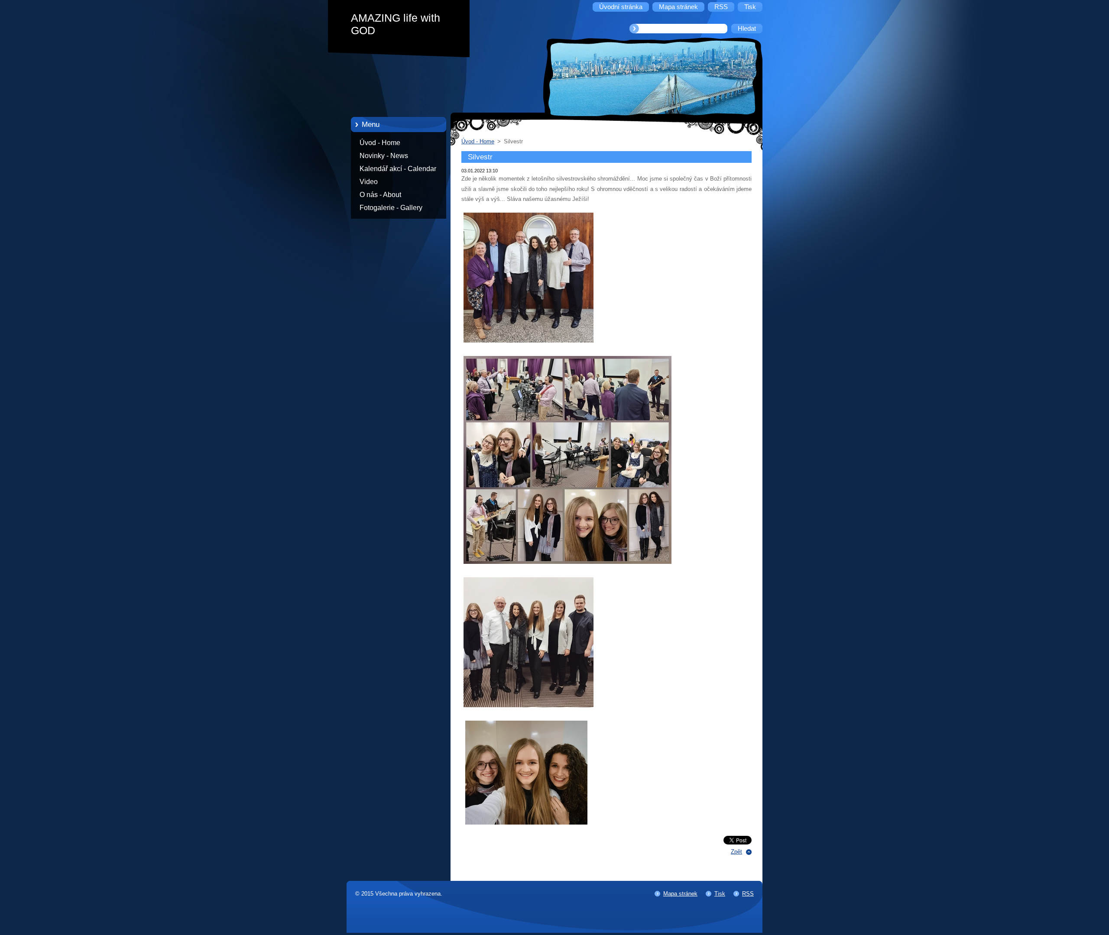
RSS (748, 893)
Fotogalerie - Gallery (391, 207)
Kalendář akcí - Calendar (398, 168)
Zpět (736, 851)
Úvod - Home (380, 142)
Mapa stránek (680, 893)
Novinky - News (384, 155)
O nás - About (380, 194)
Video (369, 181)
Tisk (719, 893)
